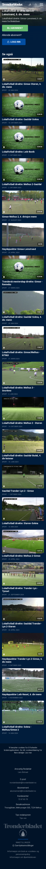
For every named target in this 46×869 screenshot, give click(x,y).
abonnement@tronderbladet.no (23, 791)
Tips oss (23, 818)
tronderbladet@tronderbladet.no (23, 783)
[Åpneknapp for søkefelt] (35, 4)
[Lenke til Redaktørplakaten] (23, 833)
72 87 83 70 (23, 799)
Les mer (28, 753)
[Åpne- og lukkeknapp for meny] (41, 4)
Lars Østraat (23, 772)
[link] (12, 4)
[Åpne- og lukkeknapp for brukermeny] (30, 4)
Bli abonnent (15, 28)
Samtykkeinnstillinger (24, 845)
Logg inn (15, 42)
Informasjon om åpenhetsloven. (23, 857)
